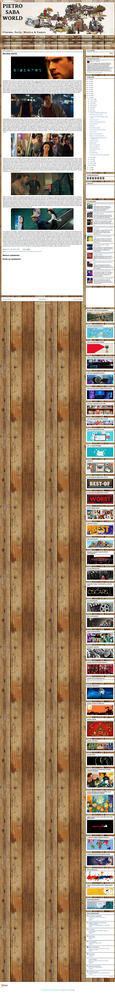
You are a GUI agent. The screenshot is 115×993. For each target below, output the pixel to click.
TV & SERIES (44, 36)
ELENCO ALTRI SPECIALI (11, 45)
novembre (92, 101)
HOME (6, 36)
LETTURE (71, 36)
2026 (90, 79)
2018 (90, 95)
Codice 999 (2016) (93, 152)
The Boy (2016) (92, 131)
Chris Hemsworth (13, 251)
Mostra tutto (111, 976)
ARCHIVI (109, 42)
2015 (90, 169)
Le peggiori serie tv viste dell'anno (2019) (102, 220)
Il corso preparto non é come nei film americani (99, 972)
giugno (91, 111)
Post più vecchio (77, 299)
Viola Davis (38, 251)
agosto (91, 107)
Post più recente (7, 299)
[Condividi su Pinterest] (29, 249)
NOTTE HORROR (57, 42)
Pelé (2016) (92, 125)
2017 (90, 97)
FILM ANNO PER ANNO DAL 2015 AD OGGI (28, 39)
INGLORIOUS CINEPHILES (95, 916)
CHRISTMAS (80, 42)
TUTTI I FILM (49, 39)
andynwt (63, 989)
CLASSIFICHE (8, 39)
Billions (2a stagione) (94, 146)
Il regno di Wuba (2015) (94, 148)
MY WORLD (15, 36)
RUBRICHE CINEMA (62, 39)
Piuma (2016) (92, 150)
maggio (92, 157)
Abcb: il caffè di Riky (94, 947)
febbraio (92, 163)
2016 (90, 167)
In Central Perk (92, 941)
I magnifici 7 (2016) (93, 140)
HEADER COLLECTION (102, 45)
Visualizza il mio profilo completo (94, 72)
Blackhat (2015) (92, 142)
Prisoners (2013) (93, 123)
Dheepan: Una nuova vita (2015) (96, 135)
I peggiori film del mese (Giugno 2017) (98, 112)
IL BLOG (25, 36)
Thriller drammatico (31, 251)
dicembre (92, 99)
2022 (90, 87)
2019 (90, 93)
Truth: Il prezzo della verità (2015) (97, 121)
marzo (91, 161)
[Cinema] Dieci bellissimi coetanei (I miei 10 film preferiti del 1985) (102, 213)
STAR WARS (91, 42)
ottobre (92, 103)
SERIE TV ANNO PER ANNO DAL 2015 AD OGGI (86, 39)
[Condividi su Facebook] (28, 249)
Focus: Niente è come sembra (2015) (97, 129)
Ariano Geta (92, 936)
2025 (90, 81)
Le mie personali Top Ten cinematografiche (99, 154)
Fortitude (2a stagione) (94, 127)
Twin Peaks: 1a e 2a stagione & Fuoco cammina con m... (98, 138)
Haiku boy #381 (92, 937)
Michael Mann (21, 251)
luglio (91, 109)
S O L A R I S (92, 929)
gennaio (92, 165)
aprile (91, 159)
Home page (42, 299)
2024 (90, 83)
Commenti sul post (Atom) (44, 303)
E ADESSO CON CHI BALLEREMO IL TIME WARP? (99, 925)
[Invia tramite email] (23, 249)
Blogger (73, 989)
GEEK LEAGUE (99, 36)
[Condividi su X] (26, 249)
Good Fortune (92, 955)
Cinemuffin (91, 953)
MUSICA (53, 36)
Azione (7, 251)
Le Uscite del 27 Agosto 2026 (95, 942)
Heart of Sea (59, 231)
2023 (90, 85)
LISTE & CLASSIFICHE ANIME (31, 45)
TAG (34, 42)
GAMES (62, 36)
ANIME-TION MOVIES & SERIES (53, 45)
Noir (25, 251)
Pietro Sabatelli (96, 61)
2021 (90, 89)
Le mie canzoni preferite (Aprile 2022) (101, 270)
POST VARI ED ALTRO (84, 36)
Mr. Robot (50, 130)
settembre (92, 105)
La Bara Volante (93, 959)
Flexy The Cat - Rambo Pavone (95, 967)
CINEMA (33, 36)
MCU (41, 42)
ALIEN (101, 42)
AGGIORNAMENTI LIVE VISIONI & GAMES (79, 45)
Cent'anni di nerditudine (95, 966)
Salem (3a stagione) (93, 119)
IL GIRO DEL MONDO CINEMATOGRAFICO (16, 42)
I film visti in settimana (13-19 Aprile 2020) (102, 278)
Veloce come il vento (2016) (95, 133)
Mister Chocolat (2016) (94, 144)
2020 (90, 91)
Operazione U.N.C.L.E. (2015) (95, 114)
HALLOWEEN (69, 42)
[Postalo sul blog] (25, 249)
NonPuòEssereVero (94, 971)
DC (47, 42)
